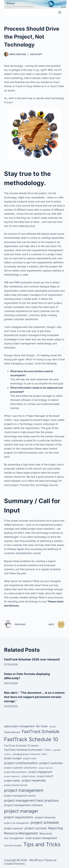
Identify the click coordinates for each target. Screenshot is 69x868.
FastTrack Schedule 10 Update (21, 745)
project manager (21, 811)
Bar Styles (42, 726)
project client (29, 758)
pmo (44, 754)
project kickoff (45, 776)
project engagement (40, 771)
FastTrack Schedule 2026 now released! (32, 659)
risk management (14, 838)
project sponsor (13, 828)
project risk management (16, 823)
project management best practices (31, 800)
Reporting (55, 828)
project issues (28, 776)
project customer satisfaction (20, 767)
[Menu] (59, 12)
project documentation (15, 772)
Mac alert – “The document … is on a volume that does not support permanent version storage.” (34, 697)
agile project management (19, 726)
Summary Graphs (13, 845)
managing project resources (26, 754)
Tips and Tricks (41, 844)
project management (23, 790)
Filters (47, 749)
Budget (53, 726)
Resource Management (21, 833)
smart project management (41, 838)
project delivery (46, 768)
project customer (51, 763)
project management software (23, 805)
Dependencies (12, 732)
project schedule (45, 822)
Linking (7, 754)
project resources (45, 817)
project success (36, 828)
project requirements (18, 817)
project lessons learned (15, 785)
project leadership (34, 780)
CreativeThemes (14, 863)
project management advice (20, 795)
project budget (13, 758)
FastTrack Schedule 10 (31, 739)
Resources (45, 833)
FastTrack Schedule (40, 731)
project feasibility (12, 776)
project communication (21, 763)
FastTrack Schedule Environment (23, 749)
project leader (12, 780)
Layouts (57, 750)
